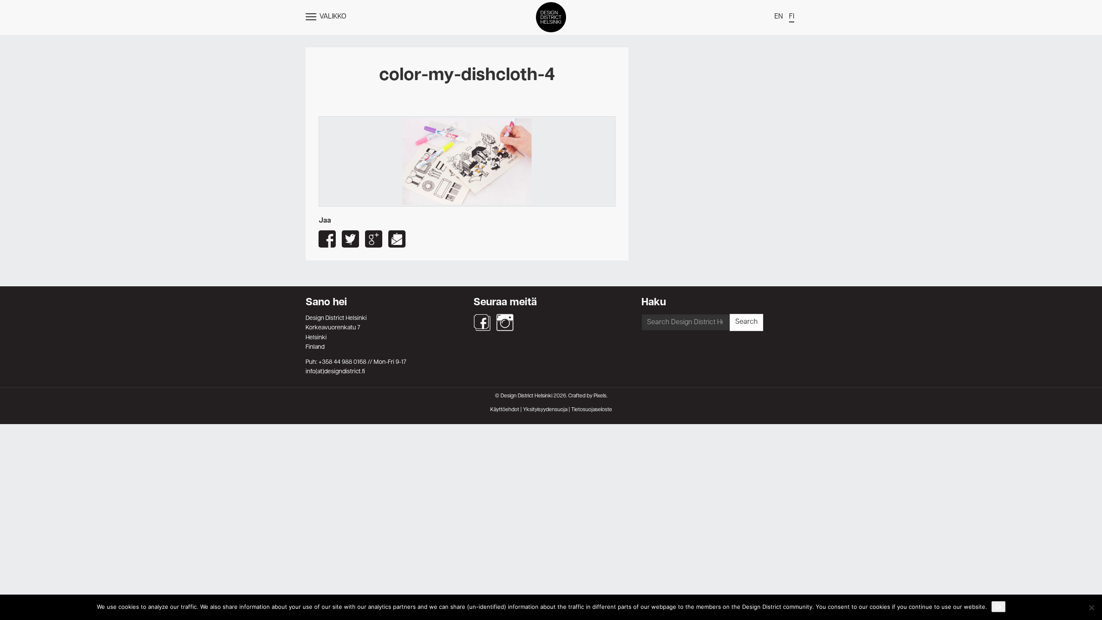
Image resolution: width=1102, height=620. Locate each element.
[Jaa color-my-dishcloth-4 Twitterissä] (350, 239)
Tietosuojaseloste (591, 409)
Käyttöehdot (504, 409)
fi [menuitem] (791, 17)
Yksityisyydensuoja (545, 409)
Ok (998, 606)
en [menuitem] (778, 17)
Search (746, 322)
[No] (1091, 607)
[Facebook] (482, 322)
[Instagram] (505, 322)
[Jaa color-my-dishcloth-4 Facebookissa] (327, 239)
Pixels (600, 396)
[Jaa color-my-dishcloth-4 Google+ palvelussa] (373, 239)
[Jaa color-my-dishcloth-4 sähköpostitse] (397, 239)
